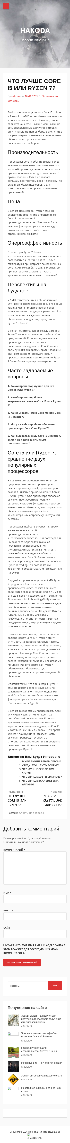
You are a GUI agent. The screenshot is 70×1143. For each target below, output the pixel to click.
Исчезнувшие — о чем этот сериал (41, 1062)
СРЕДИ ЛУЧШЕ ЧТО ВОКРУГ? (40, 765)
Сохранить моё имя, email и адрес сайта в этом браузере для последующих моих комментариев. (34, 949)
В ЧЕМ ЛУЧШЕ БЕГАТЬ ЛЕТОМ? (41, 761)
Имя (7, 893)
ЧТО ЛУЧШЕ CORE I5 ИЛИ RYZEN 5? (17, 798)
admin (15, 96)
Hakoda (35, 30)
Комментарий (14, 849)
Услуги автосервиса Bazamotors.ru (41, 1075)
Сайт (6, 927)
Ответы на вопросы (31, 812)
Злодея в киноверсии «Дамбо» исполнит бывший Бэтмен (39, 1035)
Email (8, 910)
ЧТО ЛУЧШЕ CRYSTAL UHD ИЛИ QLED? (52, 798)
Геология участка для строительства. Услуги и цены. (39, 1049)
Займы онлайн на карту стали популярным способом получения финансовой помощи (41, 1019)
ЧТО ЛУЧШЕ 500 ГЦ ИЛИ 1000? (42, 776)
